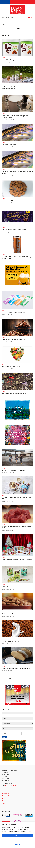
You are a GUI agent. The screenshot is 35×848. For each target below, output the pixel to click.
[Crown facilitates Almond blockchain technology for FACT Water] (17, 252)
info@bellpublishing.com (11, 785)
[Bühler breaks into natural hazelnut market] (17, 335)
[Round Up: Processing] (17, 140)
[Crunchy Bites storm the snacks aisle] (17, 308)
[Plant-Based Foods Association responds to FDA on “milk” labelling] (17, 111)
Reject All (17, 844)
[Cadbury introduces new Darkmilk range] (17, 225)
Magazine (4, 805)
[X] (29, 17)
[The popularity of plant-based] (17, 362)
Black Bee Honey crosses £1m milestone (19, 2)
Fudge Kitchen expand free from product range (16, 668)
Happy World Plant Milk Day (10, 641)
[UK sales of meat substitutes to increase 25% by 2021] (17, 522)
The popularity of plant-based (11, 366)
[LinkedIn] (26, 17)
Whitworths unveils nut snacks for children (15, 587)
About (3, 17)
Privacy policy (5, 793)
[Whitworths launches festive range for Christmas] (17, 555)
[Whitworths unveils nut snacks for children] (17, 582)
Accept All (17, 835)
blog (3, 364)
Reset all (4, 737)
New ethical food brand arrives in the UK (14, 393)
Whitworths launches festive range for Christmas (17, 560)
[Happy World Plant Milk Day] (17, 637)
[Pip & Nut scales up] (17, 55)
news (3, 57)
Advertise (4, 803)
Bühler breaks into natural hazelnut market (15, 339)
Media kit (12, 17)
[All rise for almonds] (17, 196)
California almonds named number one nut (15, 614)
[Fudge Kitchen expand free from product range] (17, 664)
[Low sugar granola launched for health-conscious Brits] (17, 493)
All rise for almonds (8, 200)
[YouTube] (31, 17)
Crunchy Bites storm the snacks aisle (13, 312)
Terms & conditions (6, 796)
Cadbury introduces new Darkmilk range (14, 229)
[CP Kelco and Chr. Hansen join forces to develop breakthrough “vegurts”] (17, 82)
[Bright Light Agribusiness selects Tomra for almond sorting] (17, 167)
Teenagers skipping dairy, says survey (13, 470)
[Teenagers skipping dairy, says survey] (17, 466)
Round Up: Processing (9, 144)
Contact (7, 17)
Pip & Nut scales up (8, 60)
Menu (18, 28)
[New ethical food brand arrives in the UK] (17, 389)
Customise (17, 840)
